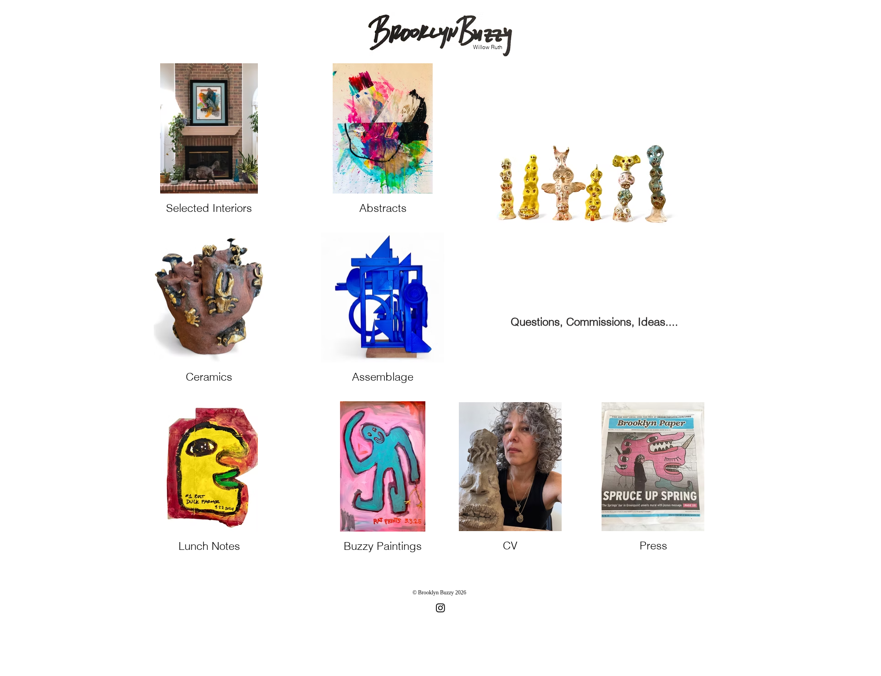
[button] (581, 184)
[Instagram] (440, 608)
